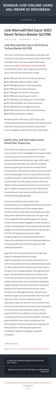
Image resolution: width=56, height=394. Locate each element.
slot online (45, 349)
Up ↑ (29, 389)
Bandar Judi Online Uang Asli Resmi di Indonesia (28, 7)
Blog (16, 343)
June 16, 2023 (10, 39)
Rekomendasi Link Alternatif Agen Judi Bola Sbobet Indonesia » (28, 371)
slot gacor (13, 349)
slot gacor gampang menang (25, 65)
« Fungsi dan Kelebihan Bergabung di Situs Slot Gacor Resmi (25, 361)
